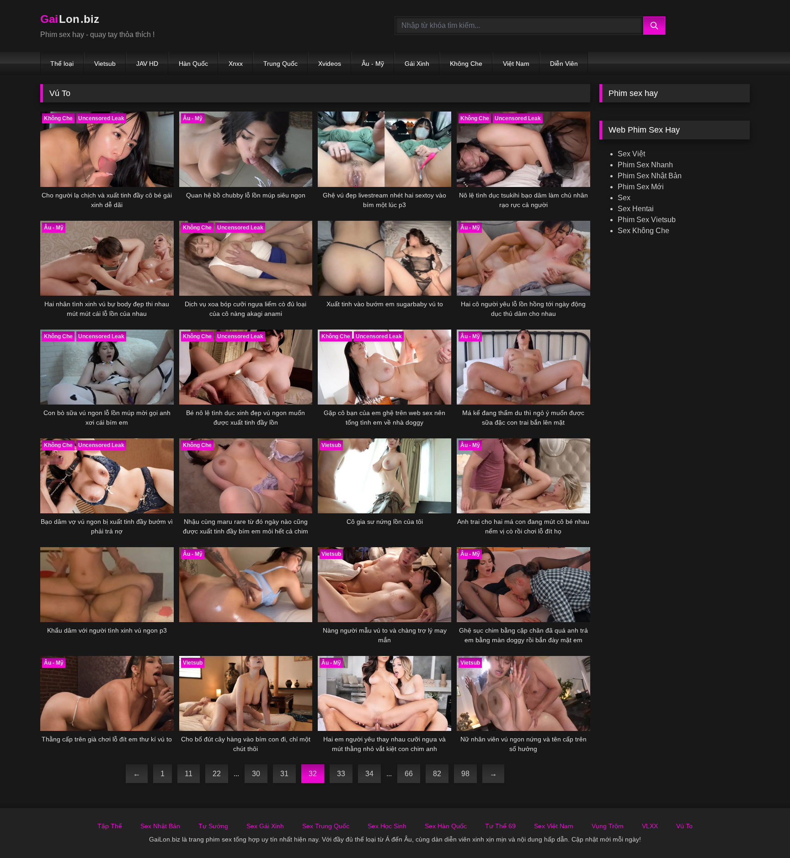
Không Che (466, 63)
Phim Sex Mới (641, 187)
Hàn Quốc (193, 63)
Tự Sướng (213, 826)
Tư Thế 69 (500, 826)
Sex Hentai (636, 209)
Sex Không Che (643, 230)
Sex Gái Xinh (265, 826)
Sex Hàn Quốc (446, 826)
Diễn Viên (564, 63)
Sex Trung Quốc (325, 826)
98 (465, 774)
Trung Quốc (280, 63)
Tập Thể (109, 826)
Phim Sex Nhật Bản (650, 176)
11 (188, 774)
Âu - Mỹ (373, 63)
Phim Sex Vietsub (647, 220)
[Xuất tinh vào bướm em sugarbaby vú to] (384, 258)
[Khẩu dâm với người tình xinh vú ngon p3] (107, 584)
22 (217, 774)
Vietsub (105, 63)
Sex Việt (631, 154)
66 (409, 774)
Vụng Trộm (608, 826)
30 (256, 774)
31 (284, 774)
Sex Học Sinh (387, 826)
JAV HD (147, 63)
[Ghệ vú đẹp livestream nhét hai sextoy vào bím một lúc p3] (384, 149)
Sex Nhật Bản (160, 826)
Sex (624, 198)
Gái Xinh (417, 63)
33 (341, 774)
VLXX (650, 826)
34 (369, 774)
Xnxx (236, 63)
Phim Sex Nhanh (645, 165)
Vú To (684, 826)
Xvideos (329, 63)
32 (313, 774)
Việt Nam (516, 63)
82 (437, 774)
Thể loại (62, 63)
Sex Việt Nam (553, 826)
